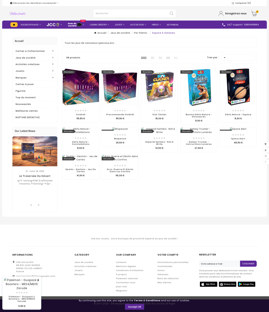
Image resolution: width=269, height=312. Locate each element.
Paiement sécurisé (127, 278)
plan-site (121, 286)
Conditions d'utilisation (130, 270)
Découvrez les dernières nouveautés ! (35, 3)
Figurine (21, 90)
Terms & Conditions (147, 300)
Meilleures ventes (27, 110)
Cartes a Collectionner (30, 51)
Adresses (163, 274)
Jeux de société (25, 57)
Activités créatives (28, 64)
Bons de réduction (168, 278)
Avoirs (161, 270)
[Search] (171, 13)
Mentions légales (126, 266)
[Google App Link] (227, 284)
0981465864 (23, 281)
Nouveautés (23, 104)
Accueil (19, 41)
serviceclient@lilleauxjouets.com (35, 276)
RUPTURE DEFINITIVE (28, 117)
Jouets (20, 71)
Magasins (121, 290)
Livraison (121, 262)
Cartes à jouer (25, 84)
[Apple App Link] (208, 284)
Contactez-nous (125, 282)
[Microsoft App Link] (246, 284)
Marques (21, 77)
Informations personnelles (173, 262)
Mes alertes (164, 282)
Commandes (165, 266)
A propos (121, 274)
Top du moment (26, 97)
